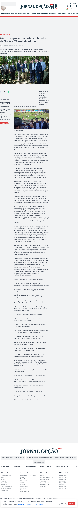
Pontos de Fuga (44, 484)
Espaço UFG (4, 490)
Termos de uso (30, 466)
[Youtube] (70, 6)
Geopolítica (23, 480)
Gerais (22, 482)
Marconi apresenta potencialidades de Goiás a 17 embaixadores (23, 40)
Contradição (4, 483)
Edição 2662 (62, 486)
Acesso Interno (45, 466)
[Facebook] (64, 6)
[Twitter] (73, 6)
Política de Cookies (23, 504)
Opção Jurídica (44, 479)
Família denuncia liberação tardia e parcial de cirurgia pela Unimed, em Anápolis (5, 109)
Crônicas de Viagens (6, 488)
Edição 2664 (62, 483)
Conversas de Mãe (6, 486)
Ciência (3, 479)
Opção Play (58, 14)
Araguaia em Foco (6, 475)
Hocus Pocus (24, 486)
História (22, 484)
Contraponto (4, 484)
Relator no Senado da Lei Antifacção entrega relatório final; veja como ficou (5, 117)
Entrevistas (37, 14)
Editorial (8, 14)
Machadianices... (25, 491)
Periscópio (43, 481)
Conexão (3, 481)
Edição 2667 (62, 477)
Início (3, 14)
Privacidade (17, 466)
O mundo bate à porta (46, 477)
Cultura (45, 14)
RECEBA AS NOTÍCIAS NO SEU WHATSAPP (39, 458)
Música (42, 475)
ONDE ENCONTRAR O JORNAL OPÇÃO (13, 458)
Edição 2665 (62, 481)
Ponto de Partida (44, 483)
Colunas (15, 14)
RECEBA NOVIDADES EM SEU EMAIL (65, 458)
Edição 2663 (62, 484)
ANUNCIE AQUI (39, 462)
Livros (22, 490)
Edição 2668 (62, 475)
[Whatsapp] (76, 6)
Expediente (5, 466)
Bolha (2, 477)
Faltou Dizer (23, 479)
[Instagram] (67, 6)
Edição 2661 (62, 488)
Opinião (74, 14)
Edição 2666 (62, 479)
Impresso (21, 14)
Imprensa (51, 14)
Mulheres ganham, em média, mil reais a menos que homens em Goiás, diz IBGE (5, 101)
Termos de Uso (39, 504)
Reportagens (67, 14)
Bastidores (29, 14)
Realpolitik (43, 486)
